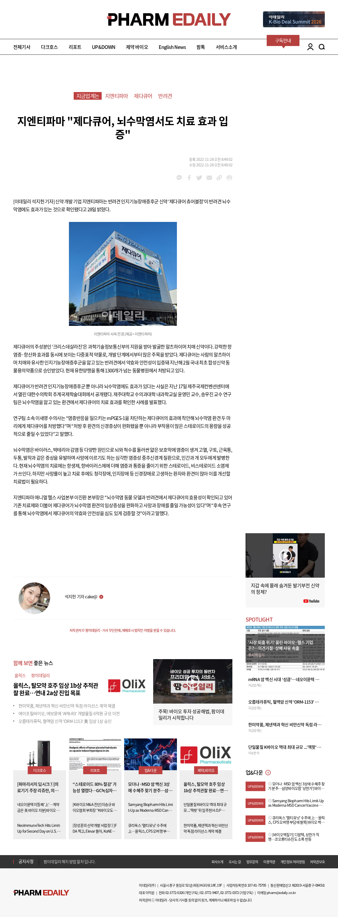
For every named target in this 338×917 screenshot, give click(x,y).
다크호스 (49, 47)
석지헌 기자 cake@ (81, 596)
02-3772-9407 (209, 892)
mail (209, 177)
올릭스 (20, 675)
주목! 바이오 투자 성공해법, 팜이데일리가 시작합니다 (191, 714)
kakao (179, 177)
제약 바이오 (137, 47)
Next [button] (45, 864)
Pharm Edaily (41, 893)
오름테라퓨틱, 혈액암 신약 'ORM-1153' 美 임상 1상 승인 (64, 721)
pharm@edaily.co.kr (281, 892)
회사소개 (217, 861)
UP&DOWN (103, 47)
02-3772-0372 (229, 892)
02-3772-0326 (174, 892)
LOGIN (309, 46)
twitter (199, 177)
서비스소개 (226, 47)
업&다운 (150, 770)
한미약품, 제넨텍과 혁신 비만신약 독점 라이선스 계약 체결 (66, 705)
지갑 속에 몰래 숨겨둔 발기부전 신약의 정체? (285, 588)
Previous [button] (45, 858)
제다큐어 (143, 96)
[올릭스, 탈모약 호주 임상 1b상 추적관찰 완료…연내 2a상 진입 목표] (126, 684)
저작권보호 (317, 861)
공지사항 (26, 861)
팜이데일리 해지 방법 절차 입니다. (70, 861)
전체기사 (21, 47)
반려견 (165, 96)
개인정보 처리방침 (292, 861)
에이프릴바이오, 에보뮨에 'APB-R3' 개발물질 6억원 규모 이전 (69, 713)
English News (172, 47)
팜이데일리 (40, 675)
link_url (219, 177)
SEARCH (322, 46)
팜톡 (200, 47)
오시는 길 (235, 861)
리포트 (75, 47)
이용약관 (269, 861)
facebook (189, 177)
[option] (85, 861)
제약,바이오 (206, 770)
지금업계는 (87, 96)
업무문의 (252, 861)
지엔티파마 (116, 96)
